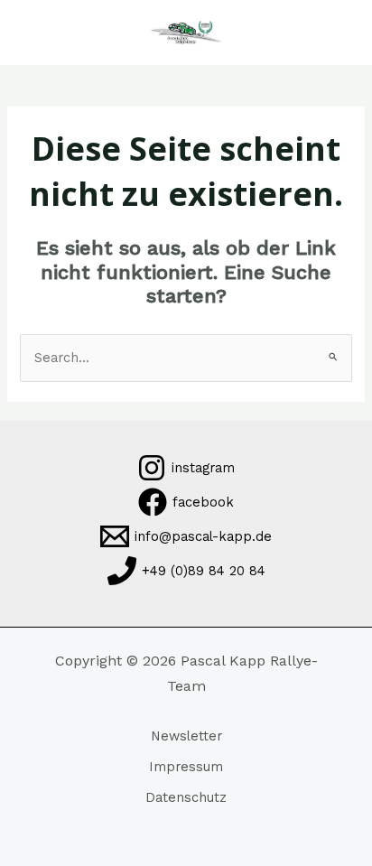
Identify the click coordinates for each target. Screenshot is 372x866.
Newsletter (186, 736)
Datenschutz (186, 797)
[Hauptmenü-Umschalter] (41, 32)
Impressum (186, 767)
